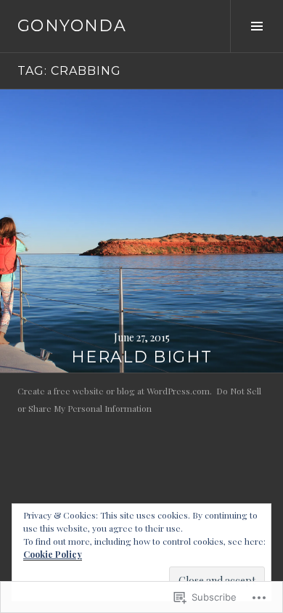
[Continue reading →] (141, 231)
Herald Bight (142, 357)
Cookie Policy (52, 554)
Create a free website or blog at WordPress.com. (114, 391)
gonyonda (71, 26)
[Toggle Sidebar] (256, 26)
